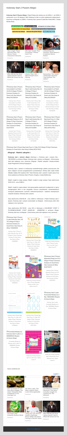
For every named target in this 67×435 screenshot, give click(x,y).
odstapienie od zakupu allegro (46, 26)
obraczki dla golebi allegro (34, 31)
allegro (38, 429)
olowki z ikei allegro (48, 31)
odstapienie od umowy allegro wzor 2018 (43, 29)
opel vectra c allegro (30, 26)
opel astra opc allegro (19, 31)
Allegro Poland (31, 429)
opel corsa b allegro (17, 26)
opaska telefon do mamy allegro (21, 29)
